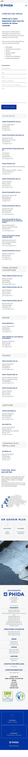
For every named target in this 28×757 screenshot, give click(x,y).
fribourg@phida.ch (7, 158)
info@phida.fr (6, 173)
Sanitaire (14, 684)
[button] (26, 5)
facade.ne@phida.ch (8, 383)
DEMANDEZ (12, 720)
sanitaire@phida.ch (7, 419)
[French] (1, 1)
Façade (14, 682)
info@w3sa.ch (6, 459)
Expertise (14, 686)
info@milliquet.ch (7, 434)
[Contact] (17, 605)
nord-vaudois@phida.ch (9, 245)
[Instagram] (13, 605)
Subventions (14, 687)
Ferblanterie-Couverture (14, 678)
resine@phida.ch (7, 331)
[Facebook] (11, 605)
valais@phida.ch (7, 259)
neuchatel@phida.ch (8, 214)
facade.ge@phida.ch (8, 396)
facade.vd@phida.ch (8, 369)
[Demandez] (14, 729)
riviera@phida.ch (7, 143)
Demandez (14, 733)
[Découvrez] (7, 524)
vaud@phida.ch (6, 130)
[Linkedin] (15, 605)
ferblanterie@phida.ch (8, 284)
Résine (14, 680)
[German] (2, 1)
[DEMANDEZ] (12, 715)
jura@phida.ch (6, 200)
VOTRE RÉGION (5, 65)
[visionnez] (20, 524)
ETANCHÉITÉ (14, 676)
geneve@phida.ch (7, 187)
